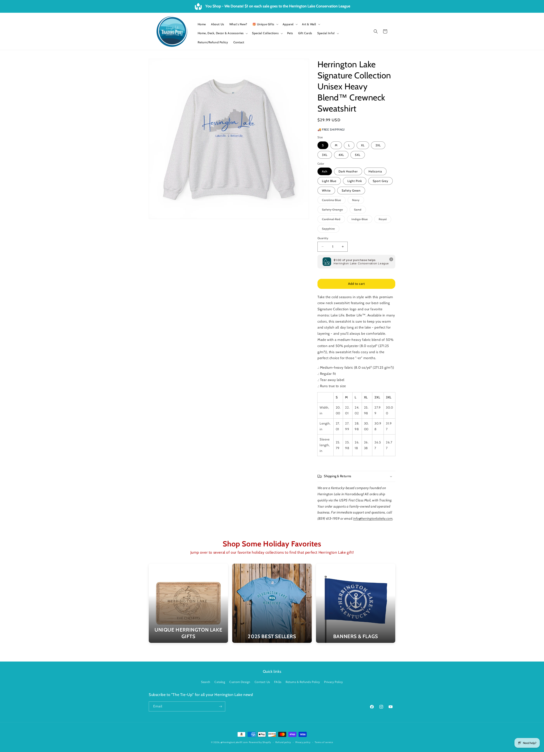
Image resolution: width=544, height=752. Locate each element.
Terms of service (324, 742)
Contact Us (262, 682)
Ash (324, 171)
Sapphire (330, 230)
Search (205, 682)
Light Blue (329, 181)
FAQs (277, 682)
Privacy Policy (333, 682)
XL (363, 145)
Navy (358, 201)
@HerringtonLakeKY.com (234, 742)
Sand (360, 210)
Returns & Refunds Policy (303, 682)
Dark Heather (348, 171)
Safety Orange (334, 210)
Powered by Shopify (260, 742)
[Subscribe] (220, 706)
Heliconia (375, 171)
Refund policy (283, 742)
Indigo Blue (361, 220)
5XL (357, 155)
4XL (341, 155)
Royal (385, 220)
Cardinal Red (333, 220)
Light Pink (354, 181)
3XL (324, 155)
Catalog (219, 682)
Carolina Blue (334, 201)
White (326, 190)
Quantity (322, 238)
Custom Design (239, 682)
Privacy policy (303, 742)
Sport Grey (380, 181)
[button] (265, 24)
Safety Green (351, 190)
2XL (378, 145)
